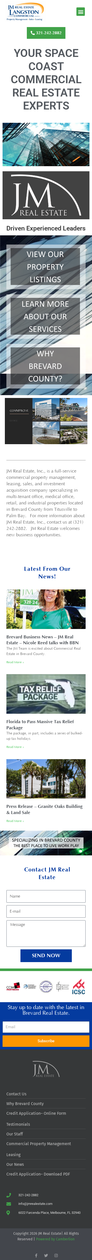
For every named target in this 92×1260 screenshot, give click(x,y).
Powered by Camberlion (55, 1239)
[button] (80, 11)
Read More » (15, 662)
